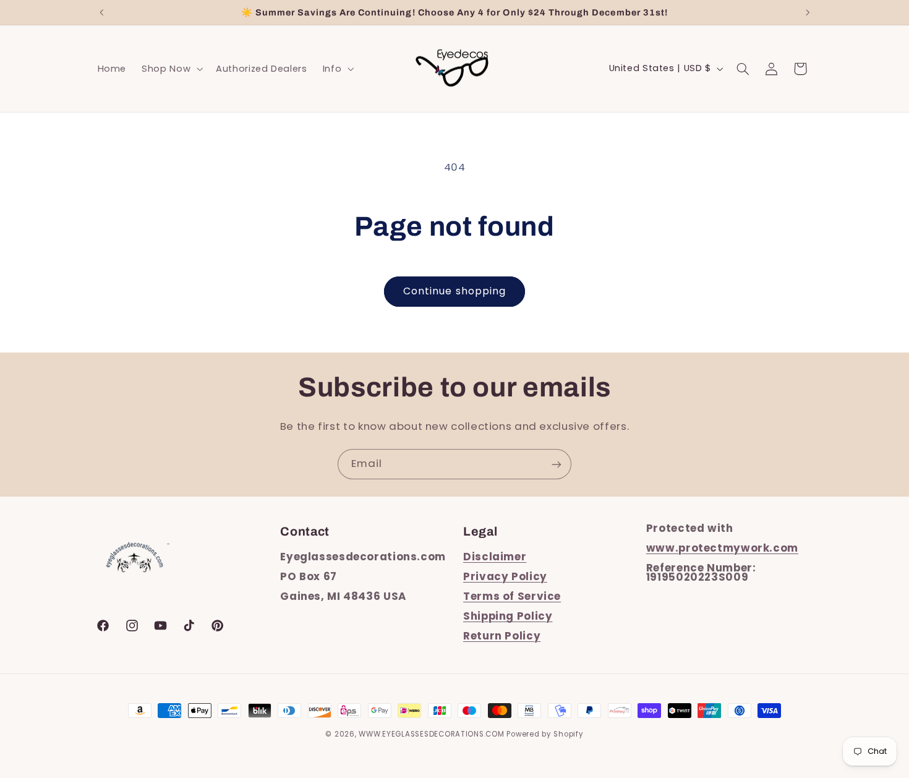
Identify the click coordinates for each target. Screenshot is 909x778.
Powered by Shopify (544, 734)
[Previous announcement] (101, 12)
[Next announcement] (807, 12)
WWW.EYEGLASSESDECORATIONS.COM (431, 734)
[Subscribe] (556, 464)
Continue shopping (454, 291)
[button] (171, 68)
